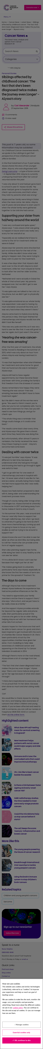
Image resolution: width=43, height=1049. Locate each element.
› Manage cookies (21, 1025)
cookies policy (18, 1008)
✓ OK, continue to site (21, 1040)
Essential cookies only (21, 1033)
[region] (21, 1014)
